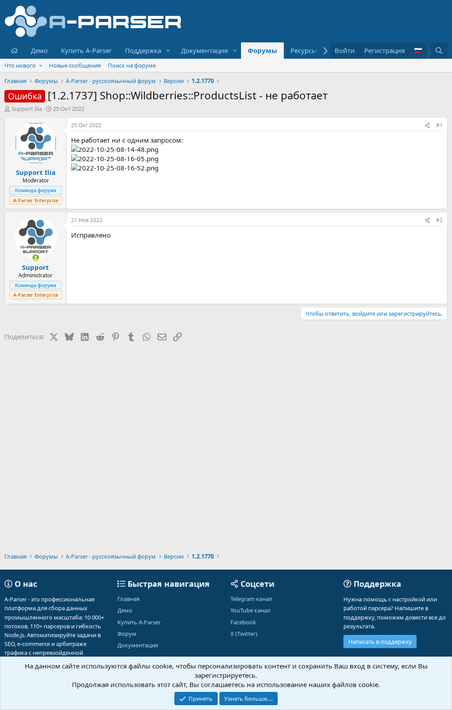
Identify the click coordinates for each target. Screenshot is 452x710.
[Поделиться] (427, 126)
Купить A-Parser (86, 50)
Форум (126, 634)
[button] (168, 50)
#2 (439, 220)
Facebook (243, 622)
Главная (128, 599)
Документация (204, 50)
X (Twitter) (243, 634)
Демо (39, 50)
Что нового (20, 65)
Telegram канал (251, 599)
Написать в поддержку (380, 642)
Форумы (262, 50)
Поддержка (143, 50)
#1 (439, 125)
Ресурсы (303, 50)
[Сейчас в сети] (35, 257)
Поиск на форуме (132, 65)
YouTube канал (250, 610)
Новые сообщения (75, 65)
